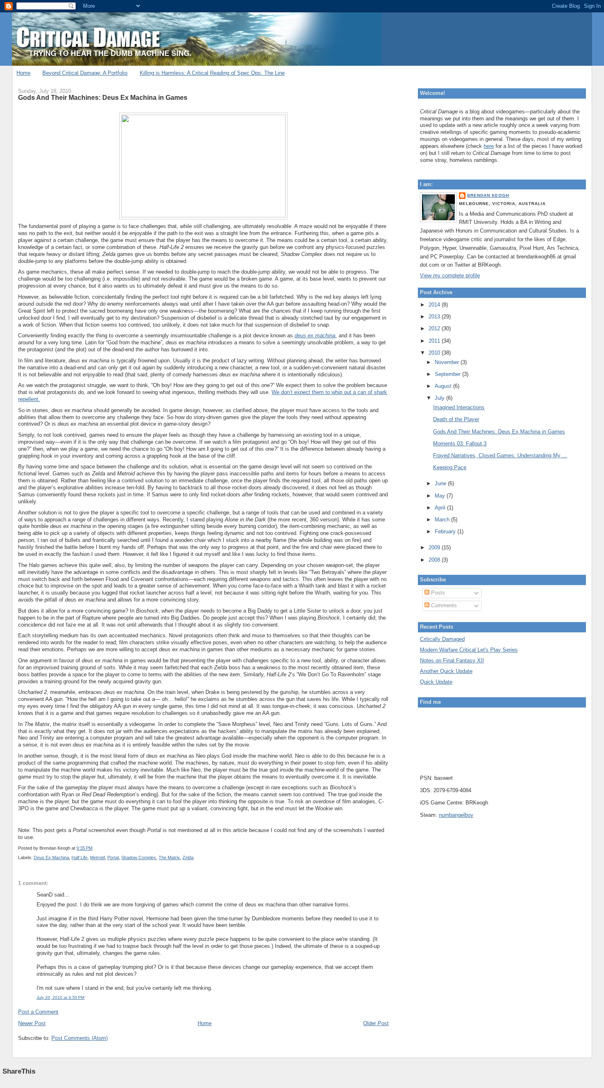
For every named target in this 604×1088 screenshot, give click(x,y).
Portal (113, 857)
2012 (435, 328)
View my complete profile (450, 275)
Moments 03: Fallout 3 (459, 443)
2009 (435, 547)
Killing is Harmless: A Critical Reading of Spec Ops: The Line (212, 73)
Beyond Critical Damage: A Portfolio (84, 73)
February (446, 531)
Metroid (97, 857)
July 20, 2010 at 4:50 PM (60, 997)
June (441, 483)
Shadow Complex (138, 857)
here (489, 146)
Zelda (188, 857)
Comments (443, 605)
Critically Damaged (442, 639)
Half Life (79, 857)
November (448, 362)
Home (23, 73)
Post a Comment (38, 1012)
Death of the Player (456, 419)
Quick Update (436, 682)
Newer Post (32, 1023)
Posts (437, 593)
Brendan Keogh (488, 195)
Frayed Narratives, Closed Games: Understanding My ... (500, 455)
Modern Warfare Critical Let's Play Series (469, 650)
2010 (435, 353)
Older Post (376, 1023)
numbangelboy (456, 815)
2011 (435, 341)
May (441, 496)
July (440, 398)
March (443, 519)
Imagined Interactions (458, 407)
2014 (435, 305)
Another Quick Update (446, 671)
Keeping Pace (449, 467)
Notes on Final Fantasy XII (452, 660)
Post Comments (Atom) (79, 1038)
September (448, 374)
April (441, 508)
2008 (435, 560)
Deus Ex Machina (51, 857)
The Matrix (169, 857)
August (444, 386)
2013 (435, 316)
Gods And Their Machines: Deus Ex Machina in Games (102, 97)
